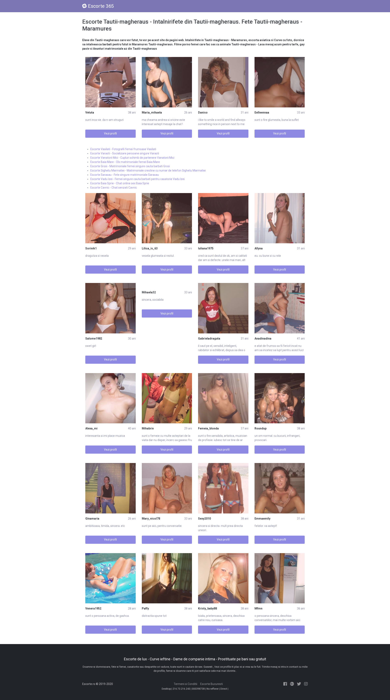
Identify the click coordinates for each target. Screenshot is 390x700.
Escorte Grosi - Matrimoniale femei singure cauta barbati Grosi (130, 166)
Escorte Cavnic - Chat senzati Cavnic (113, 187)
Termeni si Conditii (185, 684)
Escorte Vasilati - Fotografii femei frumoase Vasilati (123, 149)
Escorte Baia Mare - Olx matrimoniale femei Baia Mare (125, 162)
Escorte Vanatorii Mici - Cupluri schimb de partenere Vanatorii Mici (132, 157)
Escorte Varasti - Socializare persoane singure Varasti (124, 153)
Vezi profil (110, 133)
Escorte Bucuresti (211, 684)
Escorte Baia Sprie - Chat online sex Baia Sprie (119, 183)
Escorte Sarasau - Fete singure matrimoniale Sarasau (124, 174)
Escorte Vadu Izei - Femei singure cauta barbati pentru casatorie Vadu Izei (137, 179)
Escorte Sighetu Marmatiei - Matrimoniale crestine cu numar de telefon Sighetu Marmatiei (148, 170)
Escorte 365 (101, 6)
